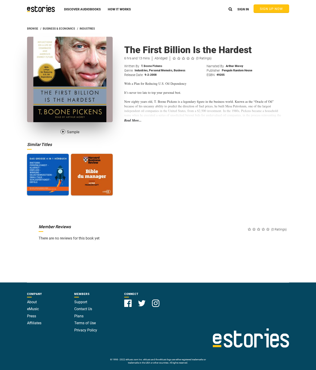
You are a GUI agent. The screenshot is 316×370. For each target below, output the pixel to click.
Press (31, 316)
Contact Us (83, 309)
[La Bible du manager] (92, 174)
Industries (141, 70)
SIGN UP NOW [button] (271, 9)
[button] (82, 11)
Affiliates (34, 323)
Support (80, 302)
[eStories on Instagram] (155, 301)
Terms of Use (85, 323)
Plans (79, 316)
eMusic (33, 309)
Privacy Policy (85, 330)
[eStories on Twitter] (142, 301)
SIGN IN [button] (243, 9)
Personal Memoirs (161, 70)
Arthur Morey (234, 66)
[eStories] (41, 8)
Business (179, 70)
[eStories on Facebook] (128, 301)
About (32, 302)
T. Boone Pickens (151, 66)
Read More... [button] (133, 120)
